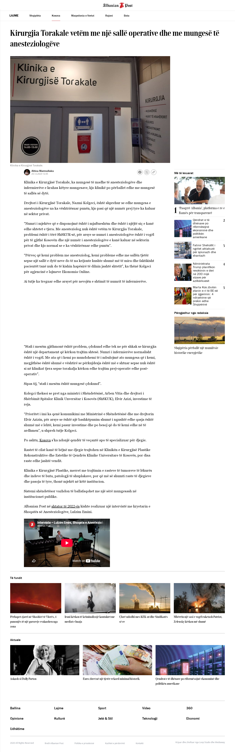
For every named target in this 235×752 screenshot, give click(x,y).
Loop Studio (204, 742)
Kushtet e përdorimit (115, 743)
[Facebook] (140, 172)
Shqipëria (35, 15)
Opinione (16, 718)
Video (146, 708)
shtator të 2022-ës (65, 506)
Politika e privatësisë (84, 743)
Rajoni (109, 15)
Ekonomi (193, 718)
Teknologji (149, 718)
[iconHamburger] (9, 5)
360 (189, 708)
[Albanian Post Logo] (117, 5)
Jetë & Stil (105, 718)
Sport (102, 708)
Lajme (13, 15)
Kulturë (59, 718)
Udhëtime (17, 729)
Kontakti (139, 743)
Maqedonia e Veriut (82, 15)
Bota (126, 15)
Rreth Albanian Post (54, 743)
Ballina (15, 708)
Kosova (56, 15)
